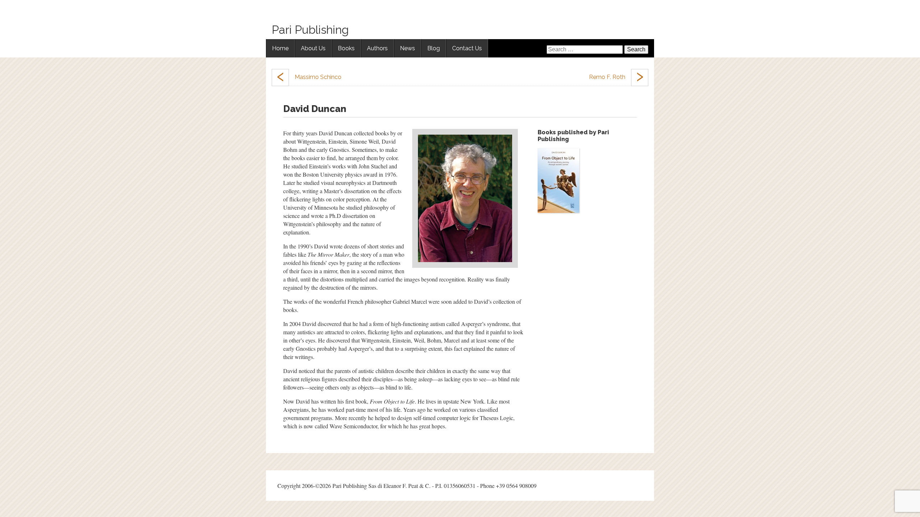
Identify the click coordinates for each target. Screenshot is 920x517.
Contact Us (467, 48)
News (407, 48)
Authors (377, 48)
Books (346, 48)
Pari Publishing (310, 29)
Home (280, 48)
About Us (313, 48)
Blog (433, 48)
